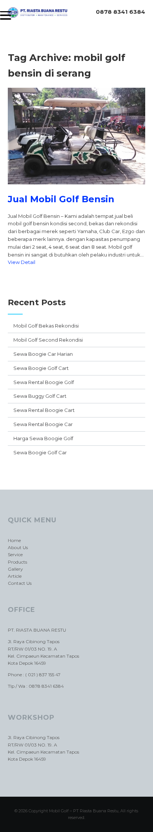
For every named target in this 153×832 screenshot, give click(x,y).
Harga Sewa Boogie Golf (43, 438)
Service (15, 554)
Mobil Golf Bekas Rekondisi (46, 326)
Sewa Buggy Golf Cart (39, 396)
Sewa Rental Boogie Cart (44, 410)
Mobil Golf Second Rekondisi (48, 340)
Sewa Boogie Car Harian (43, 354)
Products (17, 562)
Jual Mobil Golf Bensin (61, 199)
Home (14, 540)
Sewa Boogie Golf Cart (41, 368)
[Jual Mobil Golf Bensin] (77, 190)
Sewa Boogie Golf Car (40, 452)
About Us (18, 547)
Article (15, 576)
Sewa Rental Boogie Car (43, 424)
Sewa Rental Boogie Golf (43, 382)
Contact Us (20, 583)
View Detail (21, 262)
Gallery (15, 569)
